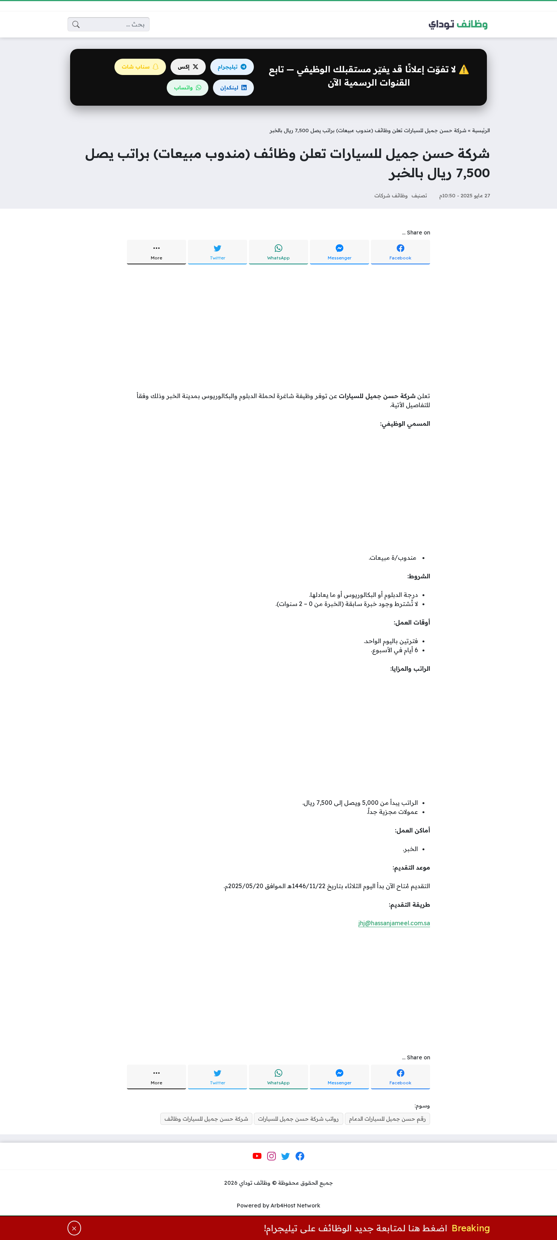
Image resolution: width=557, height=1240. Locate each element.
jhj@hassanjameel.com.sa (394, 923)
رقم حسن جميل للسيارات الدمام (387, 1118)
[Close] (74, 1228)
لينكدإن (229, 87)
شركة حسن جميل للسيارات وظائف (206, 1118)
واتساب (183, 87)
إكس (183, 66)
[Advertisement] (278, 329)
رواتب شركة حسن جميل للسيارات (298, 1118)
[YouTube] (257, 1156)
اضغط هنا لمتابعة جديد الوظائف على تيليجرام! (355, 1228)
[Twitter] (286, 1156)
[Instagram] (271, 1156)
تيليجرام (227, 66)
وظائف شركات (391, 195)
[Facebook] (300, 1156)
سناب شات (136, 66)
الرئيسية (481, 130)
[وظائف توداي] (458, 24)
